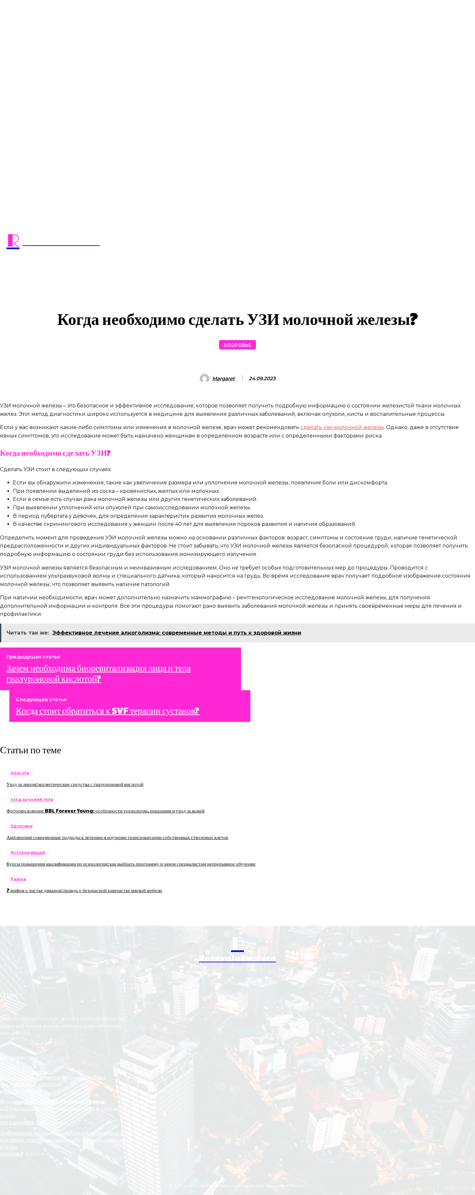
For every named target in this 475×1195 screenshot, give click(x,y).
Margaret (223, 379)
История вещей (28, 852)
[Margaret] (205, 378)
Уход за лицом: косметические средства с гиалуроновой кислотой (74, 783)
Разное (18, 879)
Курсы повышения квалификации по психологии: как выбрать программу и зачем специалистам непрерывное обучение (131, 863)
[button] (237, 273)
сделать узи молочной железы (342, 427)
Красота (20, 772)
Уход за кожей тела (32, 799)
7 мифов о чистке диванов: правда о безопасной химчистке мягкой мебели (84, 890)
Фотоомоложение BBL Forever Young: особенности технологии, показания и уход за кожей (105, 810)
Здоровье (237, 344)
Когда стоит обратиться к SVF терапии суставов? (107, 710)
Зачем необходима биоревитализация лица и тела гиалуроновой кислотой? (98, 673)
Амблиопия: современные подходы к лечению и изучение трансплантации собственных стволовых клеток (117, 837)
